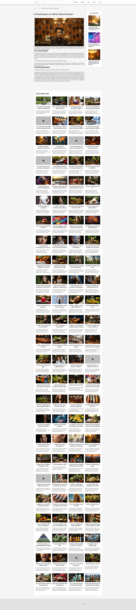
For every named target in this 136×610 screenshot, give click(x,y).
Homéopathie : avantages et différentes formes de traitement (43, 267)
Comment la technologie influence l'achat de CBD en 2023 (76, 128)
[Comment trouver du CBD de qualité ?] (59, 339)
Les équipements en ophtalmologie (92, 544)
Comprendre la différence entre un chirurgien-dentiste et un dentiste (60, 247)
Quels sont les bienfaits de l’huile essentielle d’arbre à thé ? (43, 406)
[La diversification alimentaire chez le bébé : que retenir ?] (59, 478)
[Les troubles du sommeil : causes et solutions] (92, 140)
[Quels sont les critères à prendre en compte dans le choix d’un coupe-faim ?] (59, 279)
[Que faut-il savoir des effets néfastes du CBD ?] (76, 200)
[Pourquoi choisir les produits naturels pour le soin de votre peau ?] (43, 279)
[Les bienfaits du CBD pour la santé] (92, 259)
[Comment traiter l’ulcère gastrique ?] (59, 418)
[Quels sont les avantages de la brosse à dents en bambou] (92, 418)
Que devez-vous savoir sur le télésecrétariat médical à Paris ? (59, 188)
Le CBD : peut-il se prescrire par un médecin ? (43, 326)
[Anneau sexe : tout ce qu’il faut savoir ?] (76, 557)
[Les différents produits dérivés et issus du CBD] (59, 259)
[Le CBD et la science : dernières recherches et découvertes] (43, 140)
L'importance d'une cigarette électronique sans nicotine (76, 465)
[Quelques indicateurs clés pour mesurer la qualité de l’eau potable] (43, 378)
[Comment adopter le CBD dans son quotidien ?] (43, 517)
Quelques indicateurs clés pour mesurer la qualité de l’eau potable (43, 386)
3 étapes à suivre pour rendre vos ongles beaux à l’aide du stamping (59, 505)
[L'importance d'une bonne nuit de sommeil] (59, 557)
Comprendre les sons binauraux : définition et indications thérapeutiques (43, 188)
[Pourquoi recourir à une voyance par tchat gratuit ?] (43, 160)
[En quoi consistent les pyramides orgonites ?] (76, 398)
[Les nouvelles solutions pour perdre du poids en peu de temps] (76, 180)
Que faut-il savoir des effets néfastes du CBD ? (76, 206)
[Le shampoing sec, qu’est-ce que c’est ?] (92, 398)
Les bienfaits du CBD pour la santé (92, 266)
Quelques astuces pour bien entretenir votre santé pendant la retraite (43, 505)
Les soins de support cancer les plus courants (60, 306)
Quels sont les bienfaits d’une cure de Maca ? (59, 584)
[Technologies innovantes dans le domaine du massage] (59, 160)
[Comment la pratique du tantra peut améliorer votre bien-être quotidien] (76, 140)
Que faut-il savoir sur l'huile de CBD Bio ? (93, 167)
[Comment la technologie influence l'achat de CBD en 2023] (76, 120)
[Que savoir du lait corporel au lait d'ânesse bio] (43, 577)
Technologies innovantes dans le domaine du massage (59, 167)
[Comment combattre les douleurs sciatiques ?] (76, 359)
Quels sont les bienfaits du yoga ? (92, 465)
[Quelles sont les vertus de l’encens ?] (43, 339)
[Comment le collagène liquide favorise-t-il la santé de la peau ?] (94, 37)
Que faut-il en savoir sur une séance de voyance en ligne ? (92, 346)
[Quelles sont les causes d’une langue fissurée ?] (43, 557)
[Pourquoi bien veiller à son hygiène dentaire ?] (59, 359)
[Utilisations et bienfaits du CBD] (92, 498)
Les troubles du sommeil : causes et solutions (92, 147)
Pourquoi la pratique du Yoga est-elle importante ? (76, 266)
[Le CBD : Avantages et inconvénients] (59, 319)
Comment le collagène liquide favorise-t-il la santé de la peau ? (94, 45)
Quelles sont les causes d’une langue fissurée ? (43, 564)
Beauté (94, 2)
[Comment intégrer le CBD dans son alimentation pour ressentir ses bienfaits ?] (59, 517)
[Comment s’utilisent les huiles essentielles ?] (76, 517)
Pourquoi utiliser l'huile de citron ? (92, 306)
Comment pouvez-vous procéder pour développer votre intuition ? (76, 287)
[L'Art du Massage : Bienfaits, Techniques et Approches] (76, 160)
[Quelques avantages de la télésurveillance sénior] (92, 279)
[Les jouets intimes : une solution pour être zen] (92, 359)
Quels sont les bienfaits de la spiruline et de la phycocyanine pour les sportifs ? (59, 109)
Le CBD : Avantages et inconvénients (60, 326)
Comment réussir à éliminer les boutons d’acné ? (43, 445)
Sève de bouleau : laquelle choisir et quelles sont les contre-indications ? (60, 128)
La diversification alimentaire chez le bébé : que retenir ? (59, 485)
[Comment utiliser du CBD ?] (59, 458)
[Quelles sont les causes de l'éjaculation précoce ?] (43, 478)
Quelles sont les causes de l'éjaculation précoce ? (43, 485)
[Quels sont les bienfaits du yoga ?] (92, 458)
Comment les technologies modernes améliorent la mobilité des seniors (43, 108)
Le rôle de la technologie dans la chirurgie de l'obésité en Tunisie (92, 128)
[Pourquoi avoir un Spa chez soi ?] (92, 180)
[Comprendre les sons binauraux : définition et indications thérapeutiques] (43, 180)
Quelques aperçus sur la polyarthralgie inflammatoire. (43, 544)
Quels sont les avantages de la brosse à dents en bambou (92, 425)
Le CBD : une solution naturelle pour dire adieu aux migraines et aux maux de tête (59, 208)
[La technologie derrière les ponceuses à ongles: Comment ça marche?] (76, 100)
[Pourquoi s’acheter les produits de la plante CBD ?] (59, 378)
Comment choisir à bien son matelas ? (76, 346)
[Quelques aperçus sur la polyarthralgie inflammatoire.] (43, 537)
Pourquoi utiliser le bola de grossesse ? (43, 306)
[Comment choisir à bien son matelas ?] (76, 339)
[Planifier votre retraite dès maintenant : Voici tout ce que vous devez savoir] (92, 239)
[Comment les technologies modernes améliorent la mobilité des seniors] (43, 100)
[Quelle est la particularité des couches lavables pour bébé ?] (92, 517)
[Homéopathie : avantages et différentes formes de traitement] (43, 259)
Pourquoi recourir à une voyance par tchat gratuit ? (43, 167)
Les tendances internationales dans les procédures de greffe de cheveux (60, 149)
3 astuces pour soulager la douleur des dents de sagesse (43, 426)
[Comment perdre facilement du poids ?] (43, 220)
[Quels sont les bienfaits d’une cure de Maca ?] (59, 577)
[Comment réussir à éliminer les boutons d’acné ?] (43, 438)
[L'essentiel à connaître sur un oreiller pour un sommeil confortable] (76, 438)
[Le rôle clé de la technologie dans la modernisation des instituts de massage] (43, 120)
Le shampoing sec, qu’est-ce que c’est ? (92, 405)
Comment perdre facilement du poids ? (43, 226)
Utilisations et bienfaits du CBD (92, 504)
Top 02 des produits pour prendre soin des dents (76, 584)
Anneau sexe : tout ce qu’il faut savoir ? (76, 564)
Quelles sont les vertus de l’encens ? (43, 346)
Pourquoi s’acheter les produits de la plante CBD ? (60, 385)
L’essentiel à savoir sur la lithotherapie (76, 246)
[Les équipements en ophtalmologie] (92, 537)
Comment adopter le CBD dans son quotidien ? (43, 524)
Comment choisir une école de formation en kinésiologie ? (92, 386)
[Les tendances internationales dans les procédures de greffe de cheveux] (59, 140)
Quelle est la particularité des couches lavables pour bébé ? (92, 525)
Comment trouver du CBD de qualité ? (59, 346)
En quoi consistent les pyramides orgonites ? (76, 405)
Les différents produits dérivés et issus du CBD (60, 266)
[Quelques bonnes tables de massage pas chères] (43, 458)
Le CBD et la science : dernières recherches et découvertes (43, 148)
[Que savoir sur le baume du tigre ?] (43, 359)
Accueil (35, 8)
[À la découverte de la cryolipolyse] (43, 200)
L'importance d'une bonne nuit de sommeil (60, 564)
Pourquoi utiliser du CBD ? (92, 563)
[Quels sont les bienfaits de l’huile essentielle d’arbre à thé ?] (43, 398)
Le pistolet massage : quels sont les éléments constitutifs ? (93, 327)
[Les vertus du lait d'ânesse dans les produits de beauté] (92, 100)
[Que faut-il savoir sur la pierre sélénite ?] (92, 200)
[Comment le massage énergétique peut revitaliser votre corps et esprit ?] (94, 20)
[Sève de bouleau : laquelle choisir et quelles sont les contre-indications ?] (59, 120)
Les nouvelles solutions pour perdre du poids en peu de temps (76, 188)
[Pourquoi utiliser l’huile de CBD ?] (59, 537)
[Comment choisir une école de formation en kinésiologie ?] (92, 378)
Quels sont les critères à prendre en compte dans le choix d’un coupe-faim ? (60, 287)
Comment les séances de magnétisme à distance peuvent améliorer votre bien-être (93, 62)
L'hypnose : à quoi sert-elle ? (76, 385)
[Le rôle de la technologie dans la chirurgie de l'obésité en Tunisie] (92, 120)
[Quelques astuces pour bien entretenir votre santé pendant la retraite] (43, 498)
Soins (88, 2)
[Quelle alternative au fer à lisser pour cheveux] (59, 398)
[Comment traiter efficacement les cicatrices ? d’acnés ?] (43, 239)
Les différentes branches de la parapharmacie (92, 226)
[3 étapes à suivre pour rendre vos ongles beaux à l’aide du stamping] (59, 498)
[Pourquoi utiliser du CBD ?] (92, 557)
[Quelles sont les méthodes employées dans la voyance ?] (76, 319)
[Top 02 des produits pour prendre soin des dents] (76, 577)
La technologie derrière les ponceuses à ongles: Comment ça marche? (76, 108)
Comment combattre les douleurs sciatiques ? (76, 365)
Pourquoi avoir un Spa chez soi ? (93, 187)
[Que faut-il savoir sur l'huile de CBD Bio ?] (92, 160)
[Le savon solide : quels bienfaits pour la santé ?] (92, 478)
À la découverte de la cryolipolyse (43, 206)
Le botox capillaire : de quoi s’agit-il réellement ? (76, 306)
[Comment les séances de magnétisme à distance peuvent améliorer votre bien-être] (94, 54)
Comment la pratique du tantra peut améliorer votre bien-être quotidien (76, 148)
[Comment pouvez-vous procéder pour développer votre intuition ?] (76, 279)
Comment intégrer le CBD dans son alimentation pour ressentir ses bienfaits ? (60, 525)
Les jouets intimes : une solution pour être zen (93, 365)
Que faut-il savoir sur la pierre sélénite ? (93, 206)
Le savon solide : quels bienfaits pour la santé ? (92, 485)
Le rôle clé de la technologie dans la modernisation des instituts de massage (43, 128)
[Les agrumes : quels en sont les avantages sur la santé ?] (76, 418)
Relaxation (75, 2)
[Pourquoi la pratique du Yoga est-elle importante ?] (76, 259)
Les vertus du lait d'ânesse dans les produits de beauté (92, 107)
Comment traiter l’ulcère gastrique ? (60, 425)
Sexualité (82, 2)
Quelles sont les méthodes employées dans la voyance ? (76, 327)
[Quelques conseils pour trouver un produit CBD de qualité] (76, 478)
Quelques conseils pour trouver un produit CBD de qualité (76, 485)
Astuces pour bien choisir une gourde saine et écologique (92, 584)
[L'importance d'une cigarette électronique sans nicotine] (76, 458)
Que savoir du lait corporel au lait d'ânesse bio (43, 584)
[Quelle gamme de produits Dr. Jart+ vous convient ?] (76, 537)
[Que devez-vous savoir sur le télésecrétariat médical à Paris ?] (59, 180)
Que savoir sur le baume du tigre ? (43, 365)
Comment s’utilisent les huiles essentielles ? (76, 524)
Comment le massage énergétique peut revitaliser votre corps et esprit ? (94, 28)
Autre (100, 2)
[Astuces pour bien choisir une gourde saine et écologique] (92, 577)
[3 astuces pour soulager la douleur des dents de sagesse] (43, 418)
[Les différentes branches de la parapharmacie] (92, 220)
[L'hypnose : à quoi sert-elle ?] (76, 378)
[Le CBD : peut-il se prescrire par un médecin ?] (43, 319)
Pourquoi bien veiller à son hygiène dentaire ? (60, 365)
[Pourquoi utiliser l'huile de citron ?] (92, 299)
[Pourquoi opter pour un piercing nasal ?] (59, 438)
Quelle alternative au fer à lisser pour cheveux (59, 405)
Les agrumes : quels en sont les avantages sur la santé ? (76, 425)
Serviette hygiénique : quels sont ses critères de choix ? (60, 226)
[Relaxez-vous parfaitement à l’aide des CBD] (92, 438)
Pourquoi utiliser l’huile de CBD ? (59, 544)
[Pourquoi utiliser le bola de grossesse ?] (43, 299)
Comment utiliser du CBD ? (60, 464)
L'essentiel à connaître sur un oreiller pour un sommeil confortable (76, 446)
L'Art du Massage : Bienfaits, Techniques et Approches (76, 167)
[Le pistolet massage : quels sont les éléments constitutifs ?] (92, 319)
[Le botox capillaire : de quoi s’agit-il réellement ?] (76, 299)
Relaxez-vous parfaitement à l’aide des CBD (92, 445)
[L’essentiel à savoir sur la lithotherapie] (76, 239)
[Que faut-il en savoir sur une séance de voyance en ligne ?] (92, 339)
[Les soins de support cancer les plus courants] (59, 299)
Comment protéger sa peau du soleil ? (76, 504)
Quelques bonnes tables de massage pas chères (43, 465)
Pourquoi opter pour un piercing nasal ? (60, 445)
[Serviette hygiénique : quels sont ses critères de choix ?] (59, 220)
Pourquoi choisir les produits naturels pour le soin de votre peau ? (43, 287)
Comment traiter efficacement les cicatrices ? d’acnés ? (43, 247)
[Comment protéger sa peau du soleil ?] (76, 498)
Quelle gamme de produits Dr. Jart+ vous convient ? (76, 544)
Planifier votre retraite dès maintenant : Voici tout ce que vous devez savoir (92, 247)
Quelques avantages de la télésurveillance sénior (92, 286)
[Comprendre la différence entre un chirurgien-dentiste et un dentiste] (59, 239)
